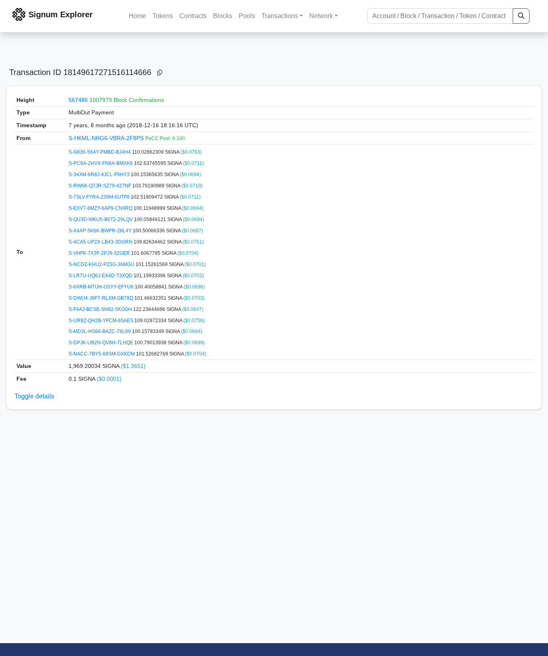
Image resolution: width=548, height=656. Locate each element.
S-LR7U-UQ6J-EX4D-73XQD (101, 275)
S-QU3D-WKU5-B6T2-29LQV (101, 219)
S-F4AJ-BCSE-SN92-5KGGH (101, 309)
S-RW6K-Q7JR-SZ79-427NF (100, 186)
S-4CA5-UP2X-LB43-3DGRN (101, 242)
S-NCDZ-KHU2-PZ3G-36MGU (102, 264)
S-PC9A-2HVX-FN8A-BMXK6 (101, 163)
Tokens (162, 15)
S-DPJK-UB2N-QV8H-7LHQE (101, 342)
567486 (78, 100)
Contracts (193, 15)
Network (321, 15)
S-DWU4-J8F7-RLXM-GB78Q (101, 298)
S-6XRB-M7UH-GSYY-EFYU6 (102, 287)
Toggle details (34, 396)
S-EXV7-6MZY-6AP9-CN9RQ (101, 208)
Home (137, 15)
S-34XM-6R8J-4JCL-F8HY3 (100, 174)
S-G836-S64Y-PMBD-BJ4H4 (100, 152)
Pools (247, 15)
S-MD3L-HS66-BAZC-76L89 (100, 331)
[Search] (521, 16)
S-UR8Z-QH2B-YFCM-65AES (101, 320)
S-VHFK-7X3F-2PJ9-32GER (100, 253)
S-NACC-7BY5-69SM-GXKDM (102, 354)
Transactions (280, 15)
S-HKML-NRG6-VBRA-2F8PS (107, 138)
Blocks (222, 15)
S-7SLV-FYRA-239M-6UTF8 (100, 197)
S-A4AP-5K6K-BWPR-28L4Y (101, 231)
